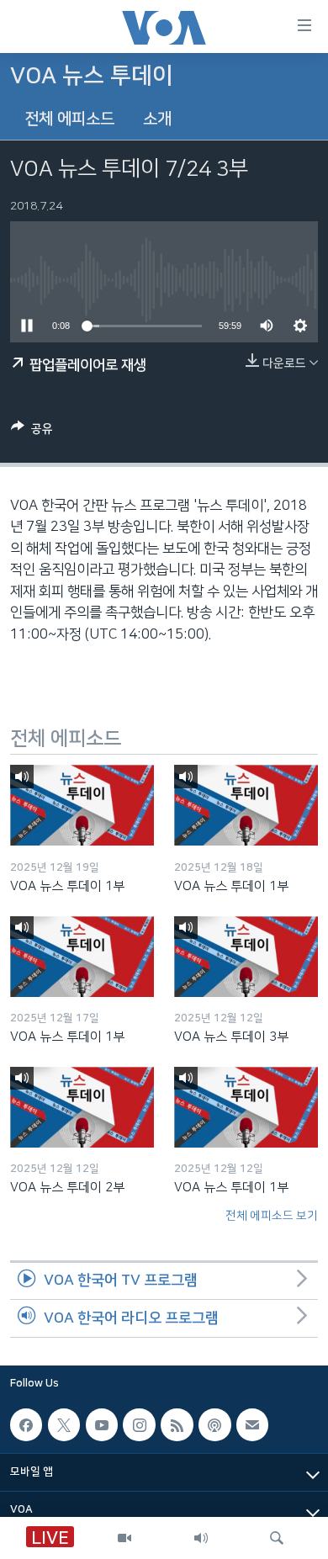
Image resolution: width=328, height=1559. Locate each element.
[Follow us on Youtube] (102, 1424)
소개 (157, 119)
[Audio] (201, 1538)
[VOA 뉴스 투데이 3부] (246, 956)
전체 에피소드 (69, 119)
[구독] (252, 1424)
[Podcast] (214, 1424)
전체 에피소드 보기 (271, 1215)
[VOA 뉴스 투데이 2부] (82, 1107)
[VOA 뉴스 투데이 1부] (82, 805)
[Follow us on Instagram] (139, 1424)
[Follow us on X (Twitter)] (64, 1424)
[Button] (32, 432)
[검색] (276, 1538)
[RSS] (177, 1424)
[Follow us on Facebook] (26, 1424)
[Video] (124, 1538)
